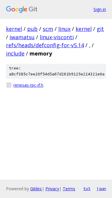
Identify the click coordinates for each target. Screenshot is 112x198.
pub (32, 28)
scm (48, 28)
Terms (69, 188)
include (15, 53)
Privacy (52, 188)
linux (64, 28)
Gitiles (36, 188)
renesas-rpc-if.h (28, 85)
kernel (14, 28)
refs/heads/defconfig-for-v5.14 (45, 45)
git (100, 28)
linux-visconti (57, 37)
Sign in (99, 9)
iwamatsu (22, 37)
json (101, 188)
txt (86, 188)
